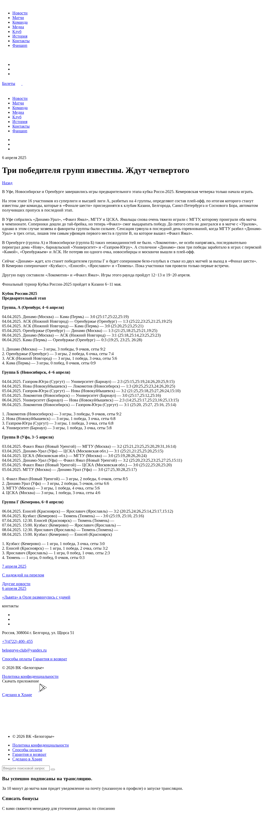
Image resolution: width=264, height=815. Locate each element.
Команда (20, 22)
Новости (20, 13)
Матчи (18, 17)
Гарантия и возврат (50, 659)
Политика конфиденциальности (30, 676)
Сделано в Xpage (17, 695)
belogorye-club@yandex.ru (24, 650)
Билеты (8, 83)
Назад (7, 183)
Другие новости (16, 584)
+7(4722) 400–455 (17, 641)
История (19, 36)
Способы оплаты (17, 659)
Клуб (16, 31)
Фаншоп (19, 45)
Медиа (18, 27)
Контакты (21, 41)
